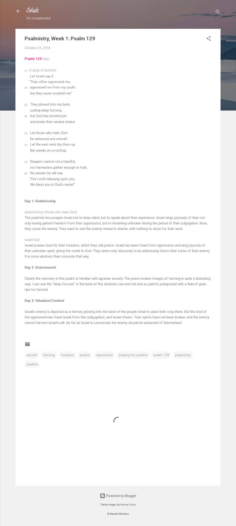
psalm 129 (161, 355)
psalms (32, 364)
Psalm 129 (33, 59)
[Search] (218, 13)
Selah (32, 11)
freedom (67, 355)
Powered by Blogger (120, 496)
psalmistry (183, 355)
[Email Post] (27, 346)
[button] (208, 39)
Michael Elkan (128, 504)
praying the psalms (133, 355)
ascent (32, 355)
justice (85, 355)
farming (49, 355)
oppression (104, 355)
